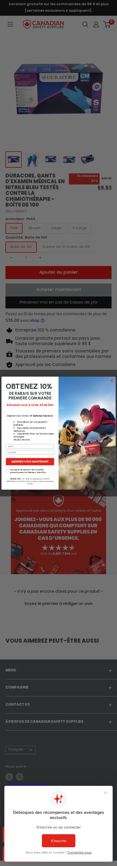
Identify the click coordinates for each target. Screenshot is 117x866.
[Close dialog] (112, 380)
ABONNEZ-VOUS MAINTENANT (29, 461)
